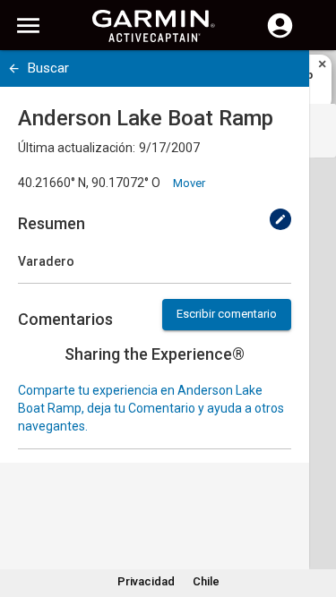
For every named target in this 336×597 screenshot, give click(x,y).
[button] (313, 515)
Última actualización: (76, 148)
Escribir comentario (227, 313)
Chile (206, 581)
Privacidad (146, 581)
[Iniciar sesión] (280, 36)
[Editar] (280, 219)
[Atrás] (14, 68)
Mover (189, 183)
